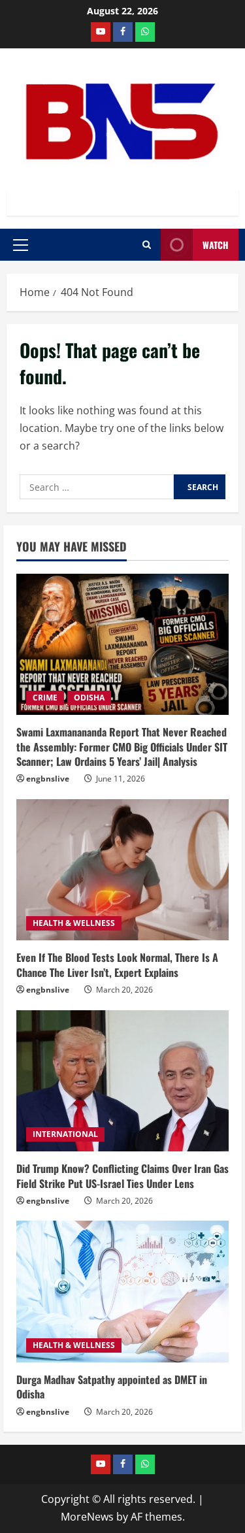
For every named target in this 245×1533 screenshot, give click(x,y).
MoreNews (87, 1516)
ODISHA (89, 697)
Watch (216, 245)
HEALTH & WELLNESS (74, 923)
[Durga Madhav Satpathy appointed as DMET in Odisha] (122, 1291)
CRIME (45, 697)
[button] (21, 245)
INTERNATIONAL (65, 1134)
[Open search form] (146, 244)
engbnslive (47, 778)
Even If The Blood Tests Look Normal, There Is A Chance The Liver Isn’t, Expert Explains (117, 964)
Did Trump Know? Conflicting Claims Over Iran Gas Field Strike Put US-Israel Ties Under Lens (122, 1176)
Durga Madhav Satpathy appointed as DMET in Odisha (111, 1387)
